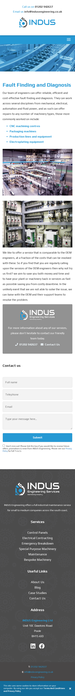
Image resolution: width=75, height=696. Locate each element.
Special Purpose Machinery (37, 549)
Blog (37, 587)
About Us (37, 582)
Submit (37, 437)
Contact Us (52, 344)
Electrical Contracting (37, 538)
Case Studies (37, 593)
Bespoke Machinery (37, 559)
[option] (37, 57)
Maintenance (37, 554)
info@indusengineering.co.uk (43, 11)
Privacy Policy (37, 677)
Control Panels (37, 532)
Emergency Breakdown (38, 543)
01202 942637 (44, 6)
